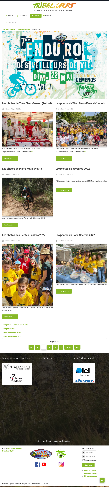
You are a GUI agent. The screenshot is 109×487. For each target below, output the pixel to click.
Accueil (10, 16)
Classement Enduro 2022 (12, 337)
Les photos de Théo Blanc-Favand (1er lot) (80, 103)
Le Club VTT (23, 16)
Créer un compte (90, 471)
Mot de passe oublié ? (92, 476)
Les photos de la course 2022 (73, 168)
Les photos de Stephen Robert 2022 (16, 325)
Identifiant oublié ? (90, 473)
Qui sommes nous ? (34, 484)
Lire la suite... (8, 159)
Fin (77, 347)
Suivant (68, 347)
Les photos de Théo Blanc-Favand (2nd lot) (27, 103)
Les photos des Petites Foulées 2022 (23, 235)
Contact (48, 16)
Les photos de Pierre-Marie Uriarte (22, 168)
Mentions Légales (8, 484)
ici (32, 152)
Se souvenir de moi (90, 460)
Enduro (36, 16)
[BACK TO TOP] (102, 480)
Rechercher (12, 23)
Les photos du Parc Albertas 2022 (75, 235)
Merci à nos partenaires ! (12, 333)
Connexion (88, 465)
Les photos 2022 (9, 329)
